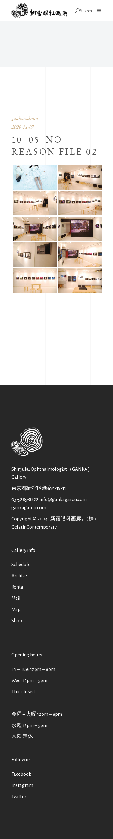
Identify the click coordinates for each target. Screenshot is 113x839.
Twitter (18, 796)
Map (15, 609)
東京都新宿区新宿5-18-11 (38, 488)
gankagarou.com (28, 507)
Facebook (21, 774)
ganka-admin (24, 118)
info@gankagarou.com (63, 499)
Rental (18, 586)
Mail (15, 598)
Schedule (20, 564)
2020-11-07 (22, 127)
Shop (16, 620)
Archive (19, 575)
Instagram (22, 785)
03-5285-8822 (25, 499)
